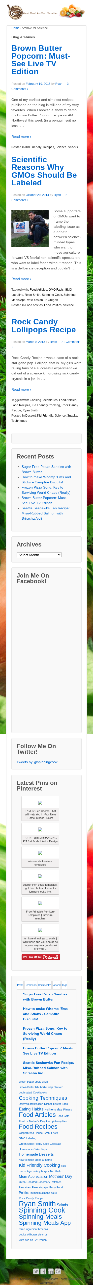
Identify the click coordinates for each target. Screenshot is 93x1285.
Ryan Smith (32, 295)
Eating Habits (31, 1109)
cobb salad (25, 1092)
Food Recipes (20, 405)
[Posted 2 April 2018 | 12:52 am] (40, 802)
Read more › (21, 137)
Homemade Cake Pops (33, 1149)
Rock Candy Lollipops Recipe (43, 325)
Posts (20, 985)
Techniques (19, 420)
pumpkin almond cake (44, 1192)
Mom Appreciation (33, 1177)
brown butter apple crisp (33, 1081)
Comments (31, 985)
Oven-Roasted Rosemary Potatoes (40, 1181)
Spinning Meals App (45, 1222)
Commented (44, 985)
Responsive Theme (55, 1278)
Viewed (57, 985)
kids (63, 1165)
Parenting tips (40, 1187)
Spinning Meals (40, 1216)
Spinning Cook (52, 295)
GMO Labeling (27, 1138)
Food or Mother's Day (32, 1121)
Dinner (48, 1103)
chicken (58, 1087)
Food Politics (53, 305)
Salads (62, 1205)
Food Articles (38, 289)
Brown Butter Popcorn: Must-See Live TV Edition (40, 60)
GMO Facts (56, 289)
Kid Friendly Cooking (46, 405)
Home (15, 28)
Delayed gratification (31, 1103)
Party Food (56, 1187)
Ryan (58, 84)
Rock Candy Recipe (31, 1198)
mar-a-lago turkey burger (34, 1171)
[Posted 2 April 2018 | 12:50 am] (40, 903)
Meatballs (56, 1171)
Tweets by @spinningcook (37, 762)
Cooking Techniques (44, 400)
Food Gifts (63, 1115)
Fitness (67, 1109)
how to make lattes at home (35, 1159)
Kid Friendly (33, 147)
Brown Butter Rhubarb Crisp (36, 1087)
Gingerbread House (31, 1132)
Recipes (48, 147)
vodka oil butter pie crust (33, 1234)
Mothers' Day (60, 1176)
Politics (24, 1193)
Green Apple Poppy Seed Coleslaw (40, 1143)
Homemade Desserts (36, 1154)
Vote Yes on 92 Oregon (42, 300)
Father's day (53, 1109)
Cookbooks (40, 1092)
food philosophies (56, 1121)
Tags (64, 985)
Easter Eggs (60, 1103)
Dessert (30, 415)
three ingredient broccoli (33, 1229)
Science (61, 147)
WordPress (46, 1282)
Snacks (73, 147)
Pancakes (25, 1187)
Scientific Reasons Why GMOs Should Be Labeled (44, 171)
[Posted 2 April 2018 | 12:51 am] (40, 829)
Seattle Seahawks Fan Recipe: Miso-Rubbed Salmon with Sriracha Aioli (46, 513)
